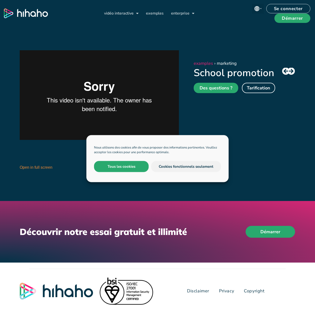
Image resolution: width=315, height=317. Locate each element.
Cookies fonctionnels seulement (186, 166)
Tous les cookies (121, 166)
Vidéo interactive (119, 13)
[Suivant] (291, 71)
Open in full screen (36, 167)
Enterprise (180, 13)
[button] (258, 9)
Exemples (155, 13)
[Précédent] (285, 71)
